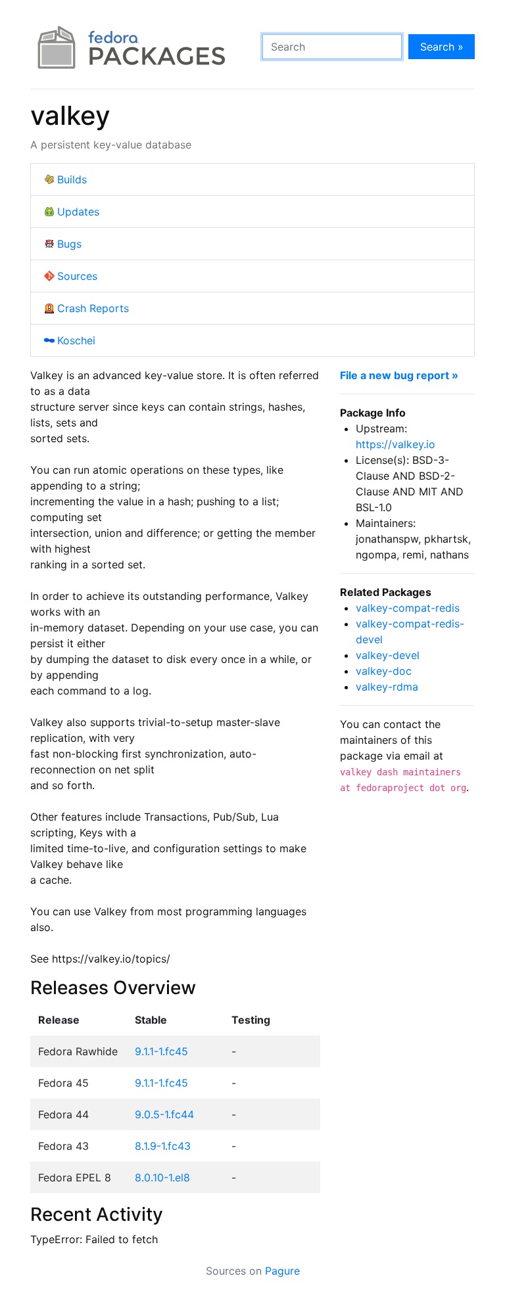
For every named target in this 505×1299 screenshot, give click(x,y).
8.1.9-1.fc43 (163, 1145)
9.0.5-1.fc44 (164, 1114)
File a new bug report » (399, 375)
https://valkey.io (395, 444)
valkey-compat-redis (408, 607)
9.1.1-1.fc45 (161, 1051)
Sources (77, 276)
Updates (78, 211)
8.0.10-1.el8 (162, 1177)
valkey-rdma (387, 686)
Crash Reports (93, 308)
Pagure (282, 1270)
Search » (442, 46)
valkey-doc (384, 670)
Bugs (69, 243)
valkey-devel (388, 655)
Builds (72, 179)
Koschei (76, 340)
